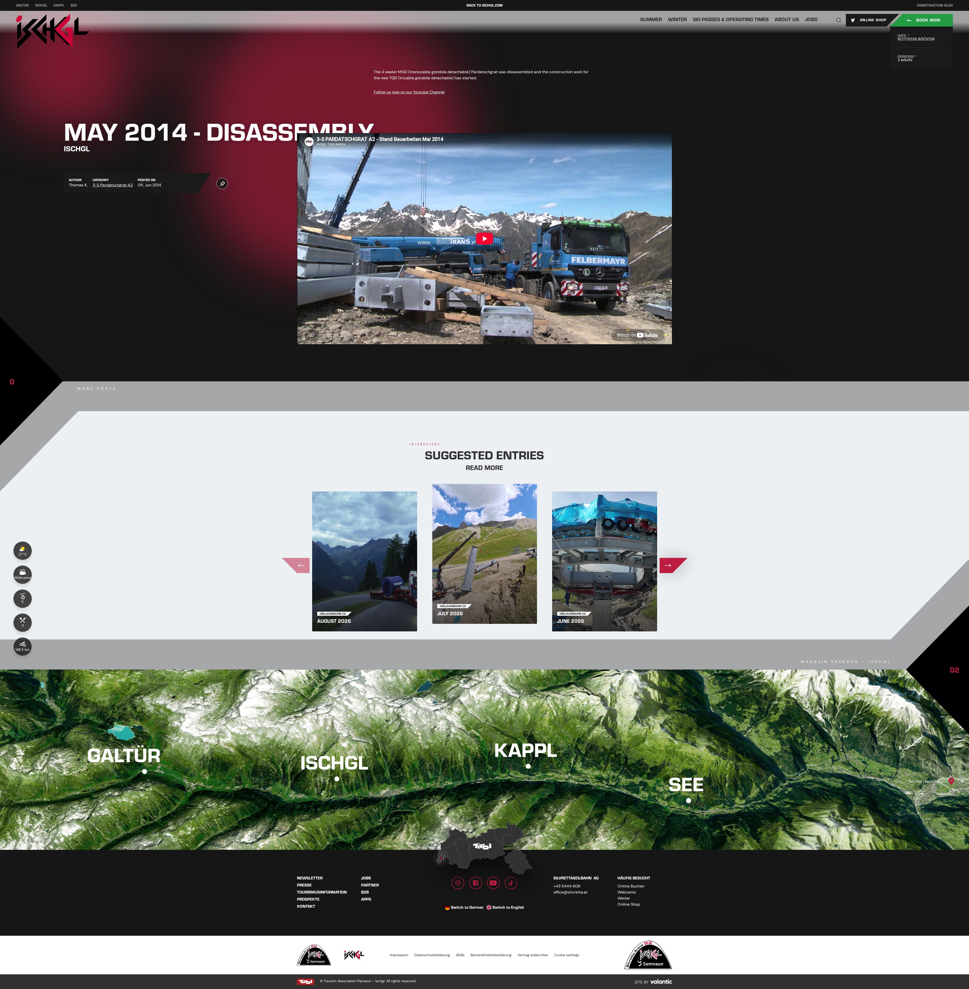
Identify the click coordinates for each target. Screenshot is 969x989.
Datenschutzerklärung (432, 955)
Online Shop (628, 904)
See (74, 5)
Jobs (366, 878)
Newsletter (309, 878)
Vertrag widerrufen (533, 955)
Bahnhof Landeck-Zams (928, 781)
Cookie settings (566, 955)
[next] (673, 565)
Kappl (58, 5)
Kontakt (306, 906)
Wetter (623, 898)
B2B (365, 892)
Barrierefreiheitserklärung (491, 955)
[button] (839, 20)
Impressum (399, 955)
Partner (370, 885)
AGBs (460, 955)
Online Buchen (630, 886)
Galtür (22, 5)
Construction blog (935, 5)
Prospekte (308, 899)
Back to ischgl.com (485, 5)
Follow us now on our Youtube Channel (409, 92)
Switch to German (467, 907)
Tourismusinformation (322, 892)
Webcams (626, 892)
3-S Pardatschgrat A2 (113, 185)
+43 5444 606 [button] (566, 886)
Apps (366, 899)
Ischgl (41, 5)
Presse (304, 885)
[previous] (296, 565)
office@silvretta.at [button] (570, 892)
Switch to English (508, 907)
